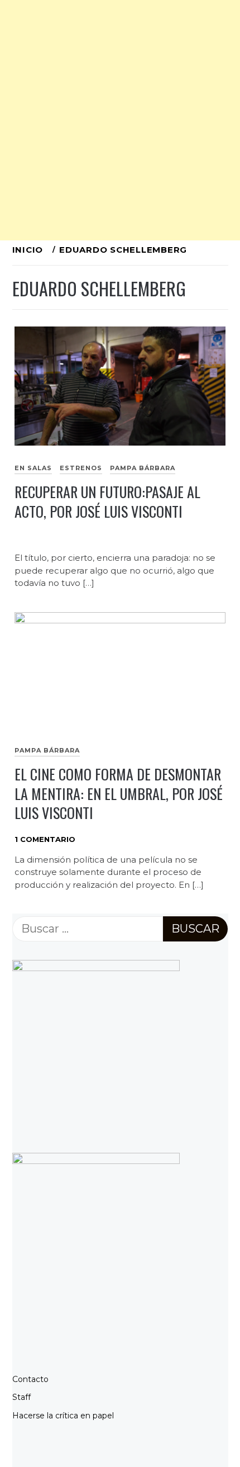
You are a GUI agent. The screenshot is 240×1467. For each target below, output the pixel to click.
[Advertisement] (120, 120)
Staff (21, 1397)
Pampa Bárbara (142, 468)
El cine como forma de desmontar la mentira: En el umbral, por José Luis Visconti (119, 793)
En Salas (33, 468)
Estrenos (81, 468)
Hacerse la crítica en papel (63, 1416)
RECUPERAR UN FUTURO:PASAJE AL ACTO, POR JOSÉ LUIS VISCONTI (107, 501)
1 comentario (45, 839)
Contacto (30, 1379)
